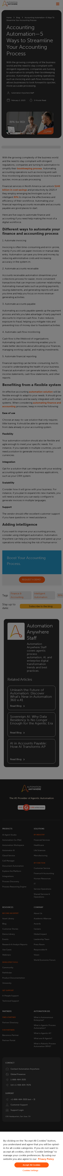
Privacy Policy (46, 1159)
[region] (31, 1154)
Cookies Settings (30, 1170)
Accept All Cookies (31, 1165)
